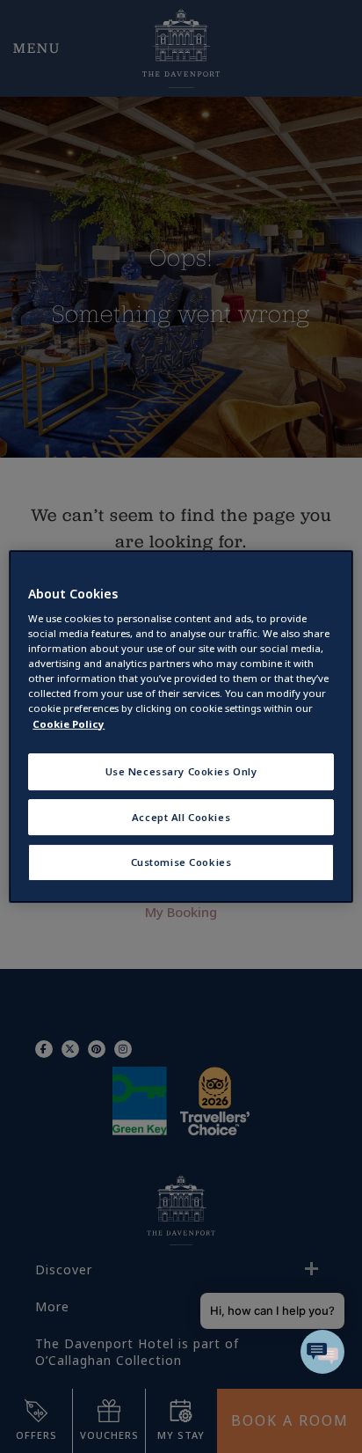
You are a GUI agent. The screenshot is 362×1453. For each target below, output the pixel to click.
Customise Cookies (181, 863)
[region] (180, 727)
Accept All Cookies (181, 817)
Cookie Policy (69, 723)
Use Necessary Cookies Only (181, 771)
